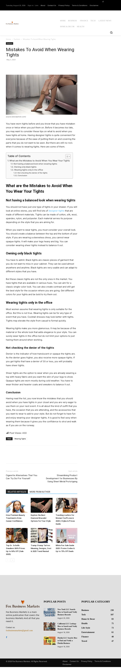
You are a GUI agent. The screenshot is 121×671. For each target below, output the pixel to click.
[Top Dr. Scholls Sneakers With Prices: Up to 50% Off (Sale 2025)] (17, 535)
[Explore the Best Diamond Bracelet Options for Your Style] (41, 505)
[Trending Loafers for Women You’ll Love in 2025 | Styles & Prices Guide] (66, 505)
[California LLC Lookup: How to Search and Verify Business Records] (49, 626)
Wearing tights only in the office (28, 170)
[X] (16, 66)
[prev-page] (8, 560)
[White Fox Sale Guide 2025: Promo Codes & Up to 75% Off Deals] (66, 535)
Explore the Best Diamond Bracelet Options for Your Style (41, 518)
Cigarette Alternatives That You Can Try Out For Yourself (21, 477)
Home (8, 39)
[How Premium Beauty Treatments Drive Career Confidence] (17, 505)
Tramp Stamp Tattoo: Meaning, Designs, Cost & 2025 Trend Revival (41, 548)
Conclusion (22, 175)
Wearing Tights (20, 439)
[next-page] (12, 560)
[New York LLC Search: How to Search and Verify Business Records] (49, 612)
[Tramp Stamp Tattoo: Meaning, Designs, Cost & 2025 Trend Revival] (41, 535)
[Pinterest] (22, 66)
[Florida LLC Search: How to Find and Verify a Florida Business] (49, 641)
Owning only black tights (25, 167)
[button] (111, 32)
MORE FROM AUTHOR (40, 492)
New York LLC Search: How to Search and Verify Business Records (67, 612)
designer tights (56, 210)
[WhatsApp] (29, 66)
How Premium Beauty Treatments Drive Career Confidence (15, 518)
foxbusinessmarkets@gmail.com (19, 630)
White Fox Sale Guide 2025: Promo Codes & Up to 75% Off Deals (65, 548)
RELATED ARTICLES (17, 492)
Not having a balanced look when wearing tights (35, 164)
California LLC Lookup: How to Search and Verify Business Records (67, 626)
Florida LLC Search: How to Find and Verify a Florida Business (67, 640)
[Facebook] (9, 66)
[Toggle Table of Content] (66, 156)
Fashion (17, 39)
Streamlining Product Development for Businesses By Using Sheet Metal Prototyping (61, 478)
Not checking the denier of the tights (32, 173)
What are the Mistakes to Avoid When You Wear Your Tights (39, 160)
